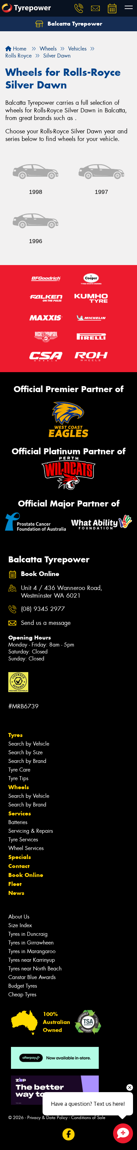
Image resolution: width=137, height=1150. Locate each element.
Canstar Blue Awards (32, 977)
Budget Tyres (22, 985)
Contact (19, 866)
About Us (18, 916)
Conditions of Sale (88, 1117)
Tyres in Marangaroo (32, 951)
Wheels (18, 787)
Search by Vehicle (28, 743)
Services (19, 813)
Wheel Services (26, 848)
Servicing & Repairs (30, 830)
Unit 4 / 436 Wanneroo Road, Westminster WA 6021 (61, 592)
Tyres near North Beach (35, 968)
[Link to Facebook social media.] (69, 1134)
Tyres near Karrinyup (31, 959)
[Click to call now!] (78, 8)
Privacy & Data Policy (47, 1117)
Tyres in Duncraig (28, 934)
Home (18, 48)
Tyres (15, 735)
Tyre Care (19, 769)
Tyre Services (23, 839)
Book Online (25, 875)
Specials (19, 857)
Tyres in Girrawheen (31, 942)
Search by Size (25, 752)
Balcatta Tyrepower (74, 23)
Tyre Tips (18, 778)
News (16, 893)
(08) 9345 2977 (43, 609)
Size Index (20, 925)
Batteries (17, 822)
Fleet (15, 884)
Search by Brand (27, 761)
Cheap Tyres (22, 994)
